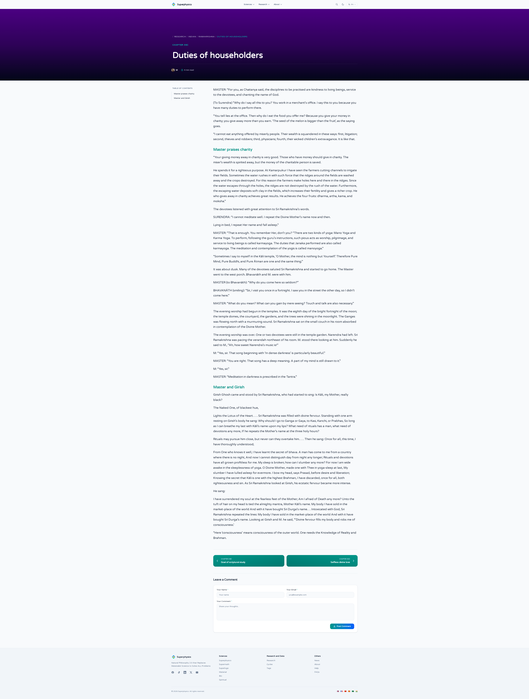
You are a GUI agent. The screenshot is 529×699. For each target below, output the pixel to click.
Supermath (224, 664)
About (277, 4)
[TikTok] (178, 672)
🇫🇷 (342, 691)
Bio (220, 676)
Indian (192, 36)
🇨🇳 (345, 691)
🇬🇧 (338, 691)
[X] (191, 672)
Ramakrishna (207, 36)
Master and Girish (182, 98)
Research (263, 4)
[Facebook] (172, 672)
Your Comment (224, 601)
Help (316, 668)
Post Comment (344, 626)
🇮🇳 (357, 691)
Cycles (270, 664)
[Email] (197, 672)
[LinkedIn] (184, 672)
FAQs (316, 672)
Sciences (248, 4)
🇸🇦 (353, 691)
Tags (269, 668)
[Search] (336, 4)
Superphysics (225, 660)
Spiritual (222, 680)
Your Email (292, 590)
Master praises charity (184, 94)
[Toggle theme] (342, 4)
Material (223, 672)
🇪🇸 (349, 691)
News (316, 660)
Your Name (222, 590)
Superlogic (224, 668)
